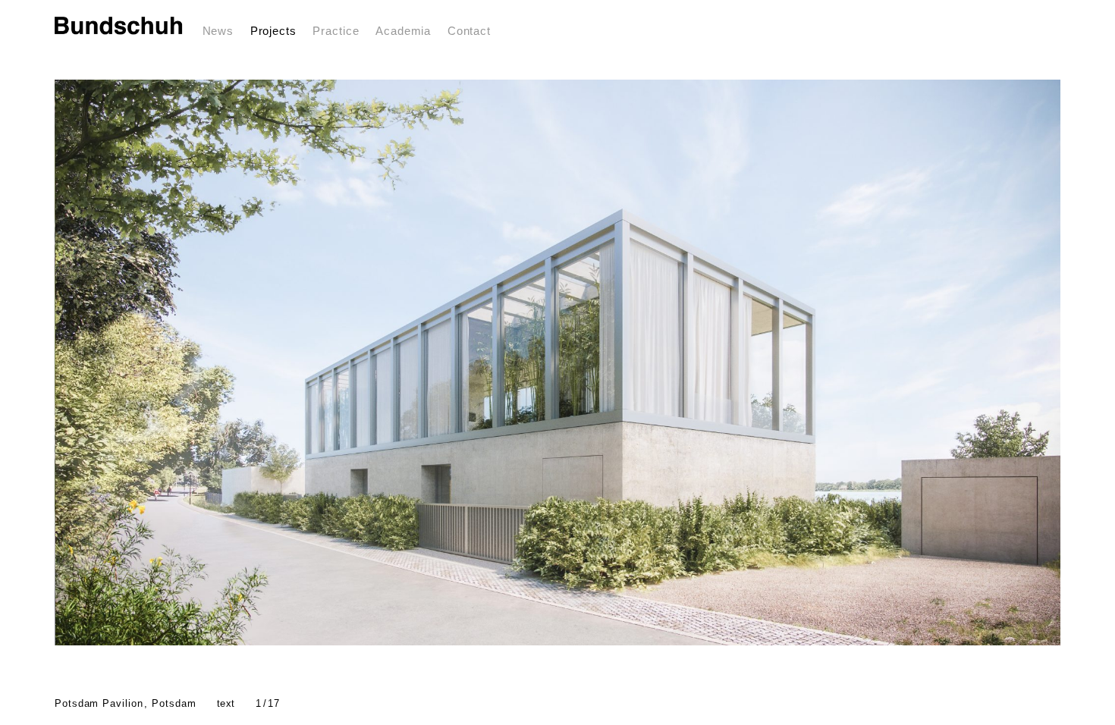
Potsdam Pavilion (125, 703)
